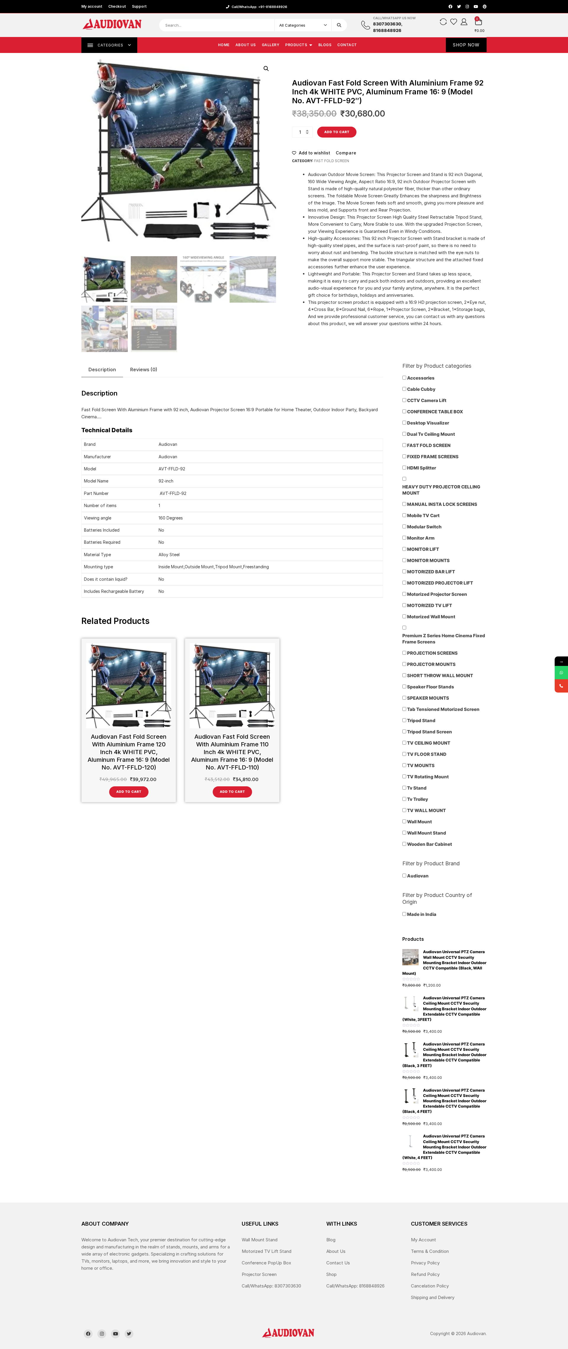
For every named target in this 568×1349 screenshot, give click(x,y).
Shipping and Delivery (432, 1297)
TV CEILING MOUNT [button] (428, 743)
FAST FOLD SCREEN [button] (429, 445)
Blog (330, 1239)
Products (296, 45)
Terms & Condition (430, 1251)
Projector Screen (259, 1274)
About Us (336, 1251)
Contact (347, 45)
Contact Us (338, 1263)
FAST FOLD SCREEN (331, 161)
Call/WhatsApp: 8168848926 (355, 1286)
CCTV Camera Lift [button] (426, 400)
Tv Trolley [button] (417, 799)
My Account (423, 1239)
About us (245, 45)
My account (91, 6)
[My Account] (464, 21)
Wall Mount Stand (259, 1239)
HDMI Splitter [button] (421, 468)
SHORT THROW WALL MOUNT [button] (440, 675)
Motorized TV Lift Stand (266, 1251)
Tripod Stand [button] (421, 720)
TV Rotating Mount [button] (428, 777)
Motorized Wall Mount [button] (431, 616)
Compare (346, 153)
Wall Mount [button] (419, 821)
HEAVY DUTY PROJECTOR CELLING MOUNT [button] (441, 490)
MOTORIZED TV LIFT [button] (429, 605)
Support (139, 6)
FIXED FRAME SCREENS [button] (433, 456)
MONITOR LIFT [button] (423, 549)
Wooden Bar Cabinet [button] (429, 844)
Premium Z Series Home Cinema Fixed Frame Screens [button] (443, 639)
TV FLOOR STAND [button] (426, 754)
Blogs (325, 45)
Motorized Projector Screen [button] (437, 594)
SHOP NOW (466, 45)
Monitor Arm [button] (421, 538)
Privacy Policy (425, 1263)
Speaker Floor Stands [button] (430, 687)
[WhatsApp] (561, 672)
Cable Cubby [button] (421, 389)
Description (102, 369)
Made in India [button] (421, 914)
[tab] (102, 369)
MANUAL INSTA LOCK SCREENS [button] (442, 504)
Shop (331, 1274)
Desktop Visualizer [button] (428, 423)
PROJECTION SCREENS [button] (432, 653)
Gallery (271, 45)
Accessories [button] (421, 378)
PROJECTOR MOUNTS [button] (431, 664)
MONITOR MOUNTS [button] (428, 560)
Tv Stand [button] (417, 788)
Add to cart (336, 132)
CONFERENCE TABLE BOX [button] (435, 411)
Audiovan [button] (418, 876)
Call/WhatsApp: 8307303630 (271, 1286)
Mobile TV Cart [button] (423, 515)
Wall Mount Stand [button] (426, 833)
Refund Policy (425, 1274)
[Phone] (561, 686)
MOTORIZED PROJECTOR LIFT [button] (440, 583)
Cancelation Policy (430, 1286)
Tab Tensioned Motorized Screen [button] (443, 709)
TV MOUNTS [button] (421, 765)
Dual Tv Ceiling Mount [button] (431, 434)
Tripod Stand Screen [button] (429, 732)
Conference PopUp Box (266, 1263)
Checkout (117, 6)
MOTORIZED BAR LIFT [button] (431, 572)
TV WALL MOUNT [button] (426, 810)
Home (224, 45)
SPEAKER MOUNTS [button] (428, 698)
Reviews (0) (143, 369)
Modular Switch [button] (424, 527)
